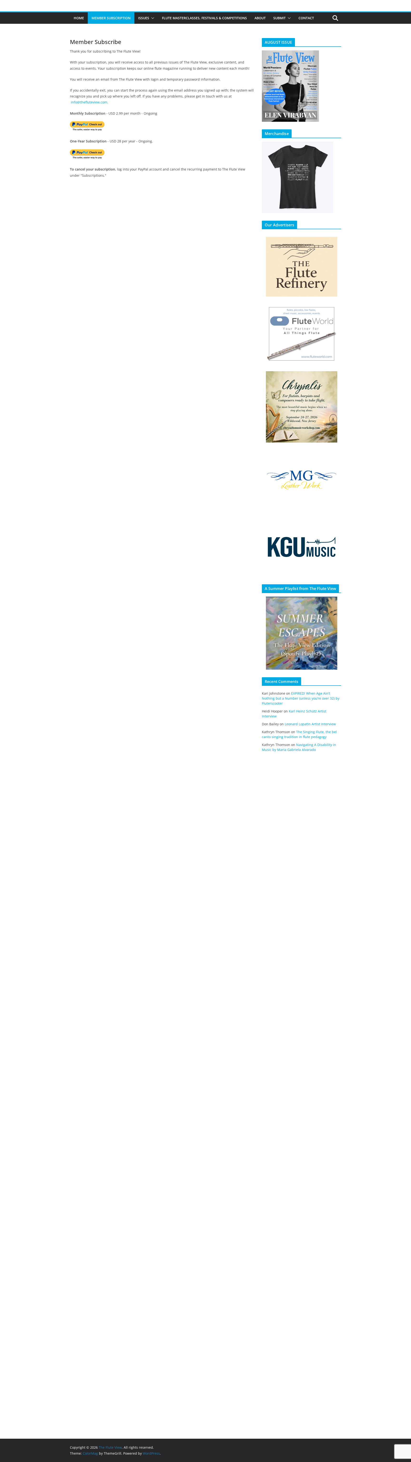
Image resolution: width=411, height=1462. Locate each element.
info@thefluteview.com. (89, 102)
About (260, 18)
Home (79, 18)
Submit (279, 18)
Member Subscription (111, 18)
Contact (306, 18)
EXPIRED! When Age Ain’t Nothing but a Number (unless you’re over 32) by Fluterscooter (300, 698)
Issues (143, 18)
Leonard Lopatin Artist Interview (310, 724)
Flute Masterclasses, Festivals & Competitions (204, 18)
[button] (151, 18)
